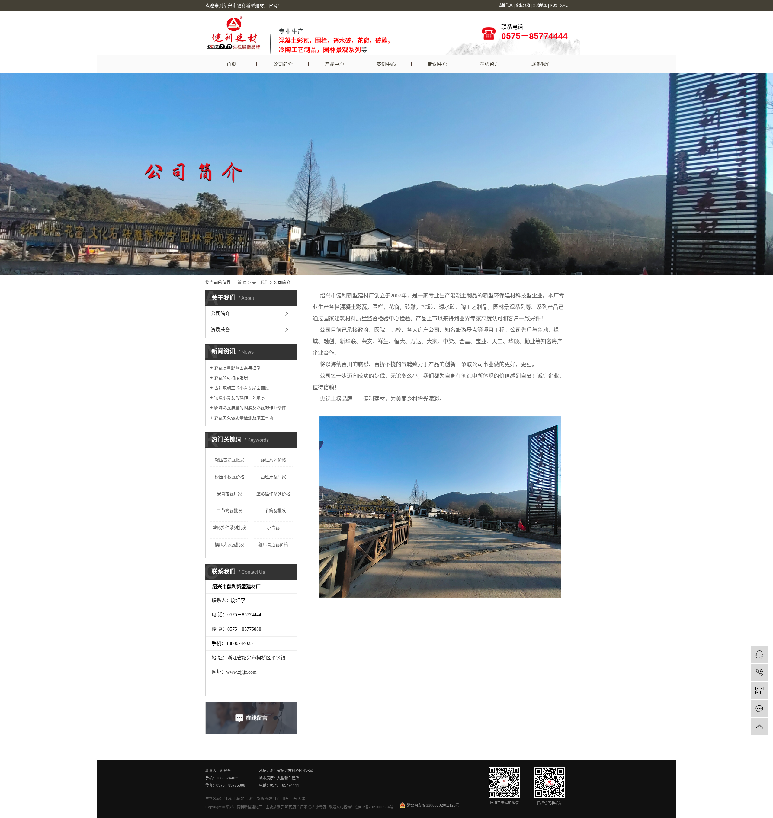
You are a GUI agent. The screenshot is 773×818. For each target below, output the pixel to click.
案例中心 (386, 64)
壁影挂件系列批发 (229, 527)
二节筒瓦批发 (229, 510)
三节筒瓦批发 (273, 510)
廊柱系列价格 (273, 459)
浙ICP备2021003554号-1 (376, 807)
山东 (285, 799)
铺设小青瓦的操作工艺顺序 (239, 397)
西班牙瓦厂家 (273, 476)
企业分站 (522, 5)
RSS (553, 5)
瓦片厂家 (300, 807)
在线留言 (489, 64)
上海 (236, 799)
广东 (293, 799)
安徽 (260, 799)
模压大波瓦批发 (229, 544)
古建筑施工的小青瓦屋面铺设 (241, 387)
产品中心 (334, 64)
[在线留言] (759, 708)
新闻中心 (437, 64)
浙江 (252, 799)
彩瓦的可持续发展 (231, 377)
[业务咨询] (759, 654)
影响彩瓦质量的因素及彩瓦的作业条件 (250, 407)
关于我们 (260, 282)
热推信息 (505, 5)
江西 (277, 799)
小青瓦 (273, 527)
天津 (301, 799)
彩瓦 (288, 807)
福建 (268, 799)
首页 (231, 64)
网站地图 (540, 5)
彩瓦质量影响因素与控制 (237, 367)
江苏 (228, 799)
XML (564, 5)
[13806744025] (759, 672)
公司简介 (283, 64)
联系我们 (541, 64)
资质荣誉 (220, 329)
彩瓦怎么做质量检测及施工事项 (243, 417)
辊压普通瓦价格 (273, 544)
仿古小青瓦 (317, 807)
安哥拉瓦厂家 (229, 493)
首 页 (242, 282)
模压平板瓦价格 (229, 476)
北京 (244, 799)
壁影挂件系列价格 (273, 493)
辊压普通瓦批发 (229, 459)
